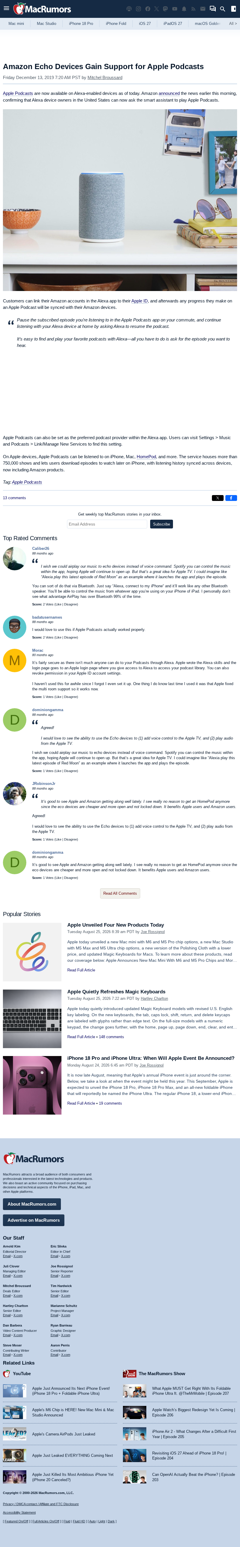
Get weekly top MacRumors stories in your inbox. (120, 514)
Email (7, 1256)
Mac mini (16, 23)
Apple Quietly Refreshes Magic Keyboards (116, 992)
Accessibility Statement (19, 1512)
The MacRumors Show (162, 1373)
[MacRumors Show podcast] (129, 9)
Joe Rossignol (153, 932)
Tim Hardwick (61, 1286)
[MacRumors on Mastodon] (165, 9)
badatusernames (47, 617)
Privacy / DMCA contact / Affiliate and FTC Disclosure (41, 1504)
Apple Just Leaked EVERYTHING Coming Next (72, 1455)
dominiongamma (47, 710)
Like (58, 604)
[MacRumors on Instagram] (138, 9)
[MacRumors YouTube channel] (175, 9)
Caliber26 (40, 548)
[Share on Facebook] (231, 498)
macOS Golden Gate (212, 23)
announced (169, 93)
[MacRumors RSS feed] (193, 9)
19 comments (110, 1103)
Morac (37, 650)
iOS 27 (145, 23)
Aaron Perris (60, 1345)
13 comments (14, 498)
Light (101, 1521)
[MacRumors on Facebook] (148, 9)
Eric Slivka (58, 1246)
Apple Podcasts (18, 93)
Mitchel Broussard (105, 77)
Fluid (67, 1521)
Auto (92, 1521)
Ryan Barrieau (61, 1325)
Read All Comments (120, 893)
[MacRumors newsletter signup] (203, 9)
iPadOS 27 (173, 23)
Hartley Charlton (154, 998)
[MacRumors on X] (156, 9)
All (233, 23)
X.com (18, 1256)
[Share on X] (218, 498)
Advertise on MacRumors (34, 1220)
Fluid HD (79, 1521)
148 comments (111, 1037)
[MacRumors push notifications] (184, 9)
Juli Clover (11, 1266)
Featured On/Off (16, 1521)
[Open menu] (6, 9)
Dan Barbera (12, 1325)
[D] (14, 730)
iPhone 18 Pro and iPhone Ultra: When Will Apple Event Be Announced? (150, 1058)
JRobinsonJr (43, 783)
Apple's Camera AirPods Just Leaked (63, 1434)
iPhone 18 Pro (81, 23)
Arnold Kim (11, 1246)
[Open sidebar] (233, 9)
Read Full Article (81, 970)
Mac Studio (46, 23)
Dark (111, 1521)
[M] (14, 671)
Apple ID (139, 300)
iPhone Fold (116, 23)
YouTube (22, 1373)
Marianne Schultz (64, 1306)
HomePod (146, 456)
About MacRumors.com (32, 1204)
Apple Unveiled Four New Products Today (115, 925)
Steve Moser (12, 1345)
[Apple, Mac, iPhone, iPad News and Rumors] (42, 15)
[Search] (224, 9)
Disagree (70, 604)
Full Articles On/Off (45, 1521)
